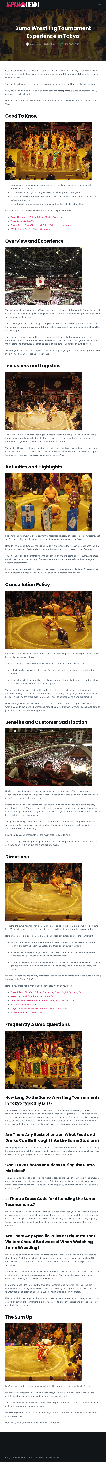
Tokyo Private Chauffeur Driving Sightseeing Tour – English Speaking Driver (47, 992)
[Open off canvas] (99, 4)
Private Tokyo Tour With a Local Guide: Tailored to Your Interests (42, 225)
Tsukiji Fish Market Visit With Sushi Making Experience (37, 217)
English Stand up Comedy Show (26, 1012)
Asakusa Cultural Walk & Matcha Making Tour (32, 996)
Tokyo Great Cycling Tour (23, 221)
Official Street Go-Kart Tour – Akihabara (30, 229)
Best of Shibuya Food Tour (23, 1004)
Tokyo (65, 44)
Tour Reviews (74, 44)
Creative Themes (52, 1457)
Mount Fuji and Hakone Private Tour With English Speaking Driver (42, 1000)
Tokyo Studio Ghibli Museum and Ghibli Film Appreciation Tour (41, 1008)
